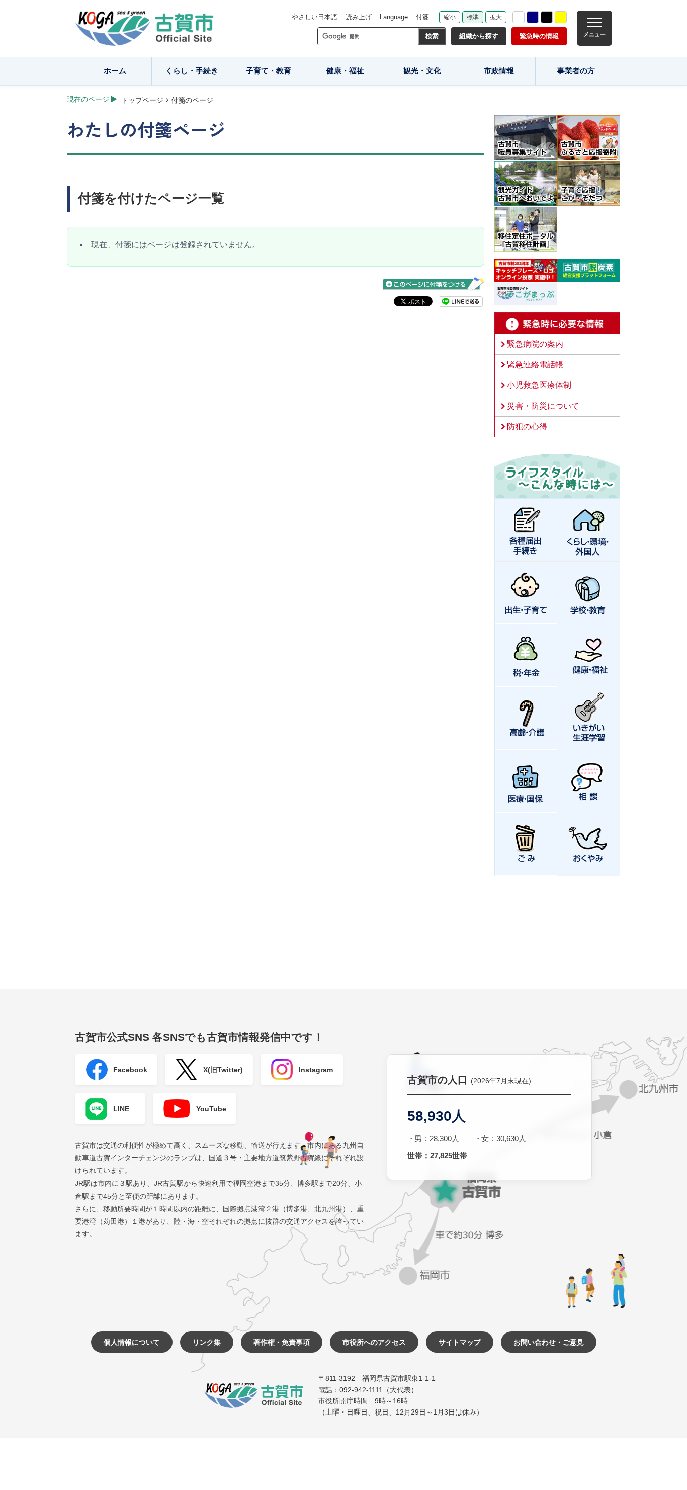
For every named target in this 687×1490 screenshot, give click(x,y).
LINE (121, 1109)
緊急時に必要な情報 (557, 323)
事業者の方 (576, 70)
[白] (518, 17)
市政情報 (499, 70)
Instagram (316, 1070)
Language (394, 17)
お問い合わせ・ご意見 (548, 1342)
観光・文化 (422, 70)
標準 (473, 17)
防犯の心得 (527, 426)
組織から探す (478, 36)
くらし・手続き (191, 70)
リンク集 (207, 1342)
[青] (533, 17)
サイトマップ (460, 1342)
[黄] (561, 17)
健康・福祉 (345, 70)
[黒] (547, 17)
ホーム (115, 70)
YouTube (211, 1109)
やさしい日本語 (314, 17)
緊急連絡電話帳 (535, 364)
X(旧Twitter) (223, 1070)
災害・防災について (543, 406)
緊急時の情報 (539, 36)
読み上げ (359, 17)
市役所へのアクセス (374, 1342)
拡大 (496, 17)
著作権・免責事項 (281, 1342)
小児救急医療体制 (539, 385)
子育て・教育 (268, 70)
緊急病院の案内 (535, 344)
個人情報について (132, 1342)
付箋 (422, 17)
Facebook (130, 1070)
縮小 (450, 17)
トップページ (142, 100)
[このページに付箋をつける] (433, 284)
